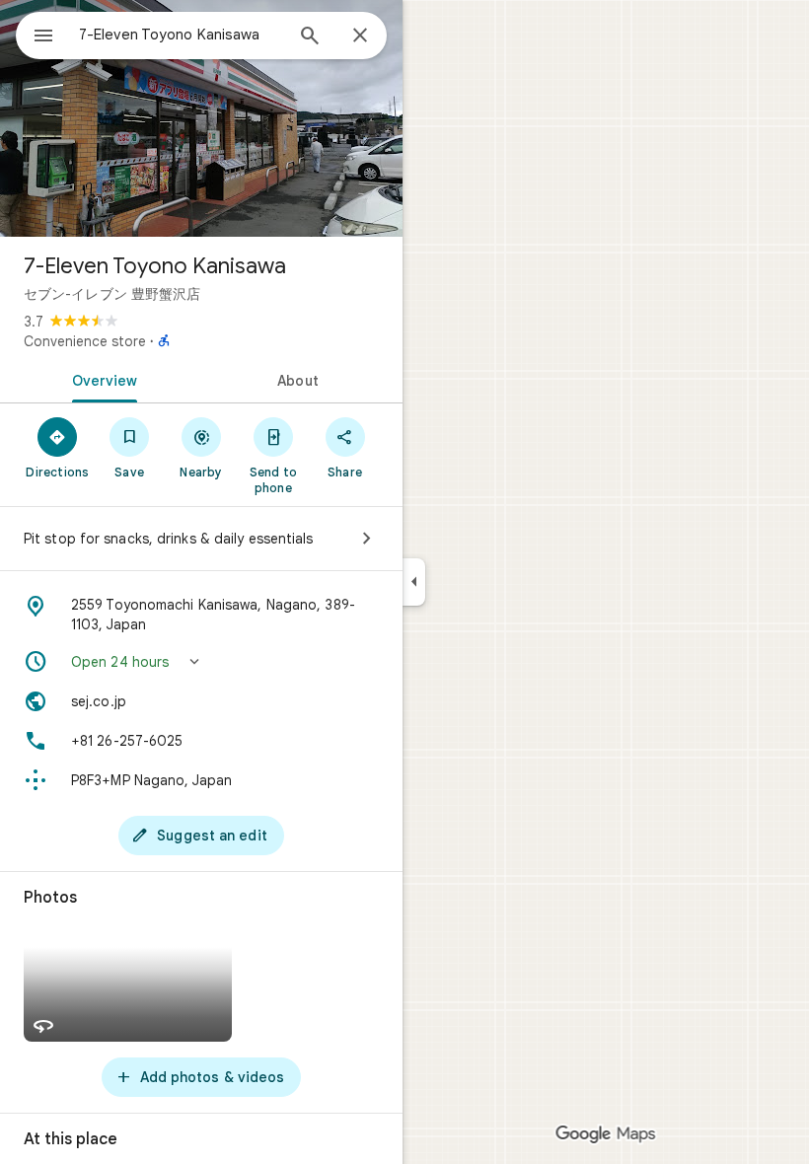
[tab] (100, 378)
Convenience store (85, 341)
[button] (201, 662)
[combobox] (180, 34)
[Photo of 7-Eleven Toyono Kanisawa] (201, 118)
